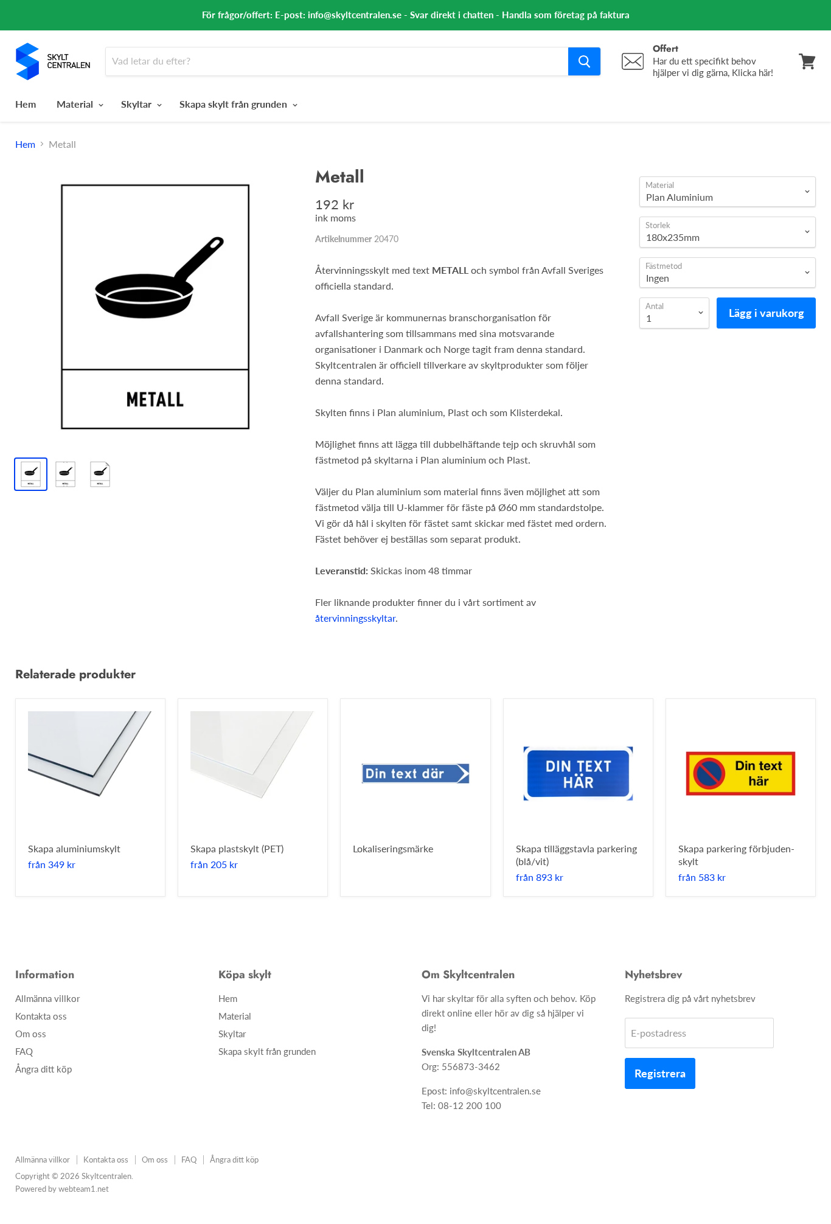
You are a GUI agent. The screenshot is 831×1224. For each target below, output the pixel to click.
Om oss (30, 1033)
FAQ (24, 1051)
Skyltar (137, 104)
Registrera (660, 1073)
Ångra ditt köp (43, 1068)
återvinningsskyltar (355, 618)
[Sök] (584, 61)
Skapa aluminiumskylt (74, 848)
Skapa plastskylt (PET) (236, 848)
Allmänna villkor (47, 998)
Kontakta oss (41, 1015)
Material (76, 104)
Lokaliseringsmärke (393, 848)
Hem (25, 104)
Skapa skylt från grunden (234, 104)
